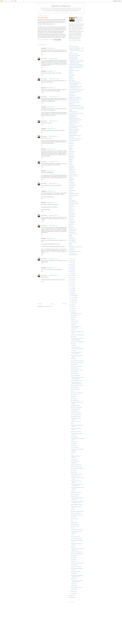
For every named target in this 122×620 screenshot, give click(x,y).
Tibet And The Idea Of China (76, 538)
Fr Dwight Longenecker (73, 175)
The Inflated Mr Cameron (76, 416)
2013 (71, 284)
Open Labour (71, 73)
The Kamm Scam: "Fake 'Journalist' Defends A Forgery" (75, 120)
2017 (71, 277)
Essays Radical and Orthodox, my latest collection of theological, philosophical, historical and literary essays (76, 50)
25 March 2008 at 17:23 (53, 121)
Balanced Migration (72, 133)
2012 (71, 286)
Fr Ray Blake (71, 167)
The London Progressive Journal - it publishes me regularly (75, 87)
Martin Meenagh (72, 213)
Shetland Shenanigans (75, 405)
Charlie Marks (71, 214)
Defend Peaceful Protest (73, 132)
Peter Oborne (71, 145)
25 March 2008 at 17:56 (53, 258)
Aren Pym (71, 72)
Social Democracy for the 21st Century (76, 113)
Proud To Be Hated (74, 387)
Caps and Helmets (74, 371)
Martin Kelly (71, 227)
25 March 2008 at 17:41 (53, 183)
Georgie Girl (73, 317)
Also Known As (74, 445)
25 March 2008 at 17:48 (50, 202)
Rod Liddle (71, 153)
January (73, 593)
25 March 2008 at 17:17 (53, 96)
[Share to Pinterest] (60, 39)
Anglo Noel (71, 217)
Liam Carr (71, 146)
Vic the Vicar (71, 204)
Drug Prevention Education (74, 118)
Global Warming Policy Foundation (75, 125)
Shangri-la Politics (74, 585)
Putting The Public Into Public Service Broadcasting (77, 339)
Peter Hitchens (71, 143)
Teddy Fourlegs (72, 80)
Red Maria (71, 159)
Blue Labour (71, 103)
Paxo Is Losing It (74, 459)
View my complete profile (75, 40)
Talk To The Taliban (75, 368)
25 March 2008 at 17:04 (50, 71)
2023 (71, 266)
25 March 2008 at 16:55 (53, 58)
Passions (72, 528)
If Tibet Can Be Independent (76, 466)
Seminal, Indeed (74, 589)
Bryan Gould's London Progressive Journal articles (75, 91)
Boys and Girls (74, 394)
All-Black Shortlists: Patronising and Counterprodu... (77, 378)
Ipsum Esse (71, 192)
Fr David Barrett (72, 171)
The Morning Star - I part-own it (75, 97)
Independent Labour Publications (75, 98)
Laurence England (72, 190)
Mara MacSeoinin (72, 230)
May (72, 308)
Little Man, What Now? (73, 234)
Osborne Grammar (74, 564)
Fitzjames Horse (72, 206)
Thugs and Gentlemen (75, 536)
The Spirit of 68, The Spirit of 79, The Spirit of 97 (77, 498)
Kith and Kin (73, 559)
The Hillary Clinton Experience (77, 392)
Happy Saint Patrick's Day (76, 513)
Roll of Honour (74, 398)
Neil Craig (71, 225)
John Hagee (73, 324)
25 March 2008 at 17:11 (50, 87)
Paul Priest (71, 180)
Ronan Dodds (71, 137)
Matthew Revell (72, 232)
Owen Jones (71, 142)
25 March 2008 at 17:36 (53, 161)
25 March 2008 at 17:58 (53, 275)
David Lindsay (61, 6)
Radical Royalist (72, 238)
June (72, 306)
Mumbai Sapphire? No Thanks (77, 504)
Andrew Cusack (72, 184)
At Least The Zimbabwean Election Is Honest (76, 353)
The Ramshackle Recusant (74, 203)
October (73, 299)
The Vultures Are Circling (76, 412)
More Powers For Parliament (76, 407)
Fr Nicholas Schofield (73, 174)
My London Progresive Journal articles (76, 89)
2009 (71, 292)
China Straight (74, 443)
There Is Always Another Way (76, 362)
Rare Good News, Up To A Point (77, 360)
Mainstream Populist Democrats (75, 251)
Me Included (73, 345)
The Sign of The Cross (73, 201)
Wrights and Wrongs (75, 496)
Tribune (70, 198)
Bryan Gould (71, 94)
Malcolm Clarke (72, 209)
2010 (71, 290)
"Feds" (72, 454)
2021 (71, 269)
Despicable (73, 546)
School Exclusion (74, 322)
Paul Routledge (72, 222)
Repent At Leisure (74, 518)
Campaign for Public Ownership (75, 135)
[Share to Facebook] (59, 39)
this (42, 204)
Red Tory (70, 243)
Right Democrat (72, 249)
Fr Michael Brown (72, 169)
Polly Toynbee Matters (75, 389)
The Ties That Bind (74, 447)
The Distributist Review (73, 111)
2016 (71, 279)
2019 (71, 273)
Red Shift (70, 77)
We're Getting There (75, 400)
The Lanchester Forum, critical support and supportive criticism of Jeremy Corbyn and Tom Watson (76, 61)
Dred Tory (71, 245)
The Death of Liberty (75, 321)
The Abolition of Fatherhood (76, 366)
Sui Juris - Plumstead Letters (74, 102)
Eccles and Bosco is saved (74, 100)
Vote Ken (73, 509)
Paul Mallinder (71, 182)
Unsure (72, 534)
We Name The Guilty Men (76, 464)
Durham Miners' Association (74, 81)
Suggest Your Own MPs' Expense (77, 553)
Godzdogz (71, 177)
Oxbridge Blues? (74, 522)
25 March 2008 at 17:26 (50, 128)
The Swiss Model (74, 315)
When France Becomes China (76, 385)
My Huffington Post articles (74, 70)
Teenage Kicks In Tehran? (76, 571)
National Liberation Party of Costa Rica (76, 107)
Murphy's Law (73, 396)
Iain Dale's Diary (72, 221)
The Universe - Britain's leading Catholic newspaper (75, 84)
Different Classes (74, 441)
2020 (71, 271)
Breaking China (74, 472)
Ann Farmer (71, 158)
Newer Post (40, 303)
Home (52, 303)
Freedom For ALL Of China (76, 313)
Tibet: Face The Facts (75, 526)
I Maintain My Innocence (74, 46)
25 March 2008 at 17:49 (53, 215)
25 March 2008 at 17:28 (53, 136)
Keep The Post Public (73, 127)
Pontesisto (71, 188)
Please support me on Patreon (74, 55)
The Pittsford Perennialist (73, 193)
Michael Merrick (72, 151)
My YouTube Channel (73, 53)
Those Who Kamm (74, 410)
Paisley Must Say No (75, 524)
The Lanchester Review (73, 58)
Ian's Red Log (71, 219)
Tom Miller (71, 161)
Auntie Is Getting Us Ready (76, 492)
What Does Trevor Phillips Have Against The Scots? (77, 576)
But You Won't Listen (75, 461)
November (73, 297)
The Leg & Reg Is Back (75, 375)
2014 (71, 282)
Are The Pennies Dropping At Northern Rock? (76, 484)
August (72, 302)
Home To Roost (74, 557)
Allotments (73, 319)
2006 (71, 597)
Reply (42, 54)
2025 (71, 262)
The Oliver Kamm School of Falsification (74, 123)
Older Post (65, 303)
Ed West (70, 163)
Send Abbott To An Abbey (76, 566)
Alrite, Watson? (72, 179)
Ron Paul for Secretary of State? (77, 380)
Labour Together (72, 75)
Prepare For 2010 (74, 364)
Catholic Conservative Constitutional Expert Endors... (77, 348)
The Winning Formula (75, 475)
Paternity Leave (74, 578)
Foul (72, 520)
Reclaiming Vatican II (73, 115)
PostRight (71, 110)
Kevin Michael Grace (73, 242)
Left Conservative (72, 253)
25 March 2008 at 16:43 (50, 48)
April (72, 310)
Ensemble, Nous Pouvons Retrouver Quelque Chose (76, 383)
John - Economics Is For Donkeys (75, 138)
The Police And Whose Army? (77, 552)
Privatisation (73, 343)
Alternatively (73, 350)
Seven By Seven (74, 573)
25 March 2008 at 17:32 (50, 149)
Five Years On (73, 470)
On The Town (73, 452)
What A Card (73, 516)
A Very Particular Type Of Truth (77, 515)
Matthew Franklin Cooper (74, 140)
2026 (71, 260)
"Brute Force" (73, 561)
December (73, 295)
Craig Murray (71, 224)
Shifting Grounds (72, 95)
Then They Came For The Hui (76, 369)
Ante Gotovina (74, 583)
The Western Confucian (73, 195)
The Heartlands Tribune (73, 57)
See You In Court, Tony (75, 494)
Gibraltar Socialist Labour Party (75, 105)
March (72, 312)
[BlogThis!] (56, 39)
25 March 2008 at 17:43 (50, 191)
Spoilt (72, 423)
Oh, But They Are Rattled (76, 421)
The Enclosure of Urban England (77, 341)
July (72, 304)
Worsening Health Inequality (76, 587)
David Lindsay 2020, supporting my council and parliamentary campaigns (76, 65)
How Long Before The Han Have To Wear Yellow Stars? (77, 502)
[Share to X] (57, 39)
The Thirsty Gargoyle (73, 229)
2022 (71, 268)
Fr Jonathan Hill (72, 172)
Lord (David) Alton (72, 185)
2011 (71, 288)
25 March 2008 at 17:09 (53, 78)
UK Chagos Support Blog (74, 130)
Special (72, 391)
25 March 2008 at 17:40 (50, 170)
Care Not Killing (72, 116)
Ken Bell (70, 235)
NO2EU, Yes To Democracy (74, 129)
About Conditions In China (76, 414)
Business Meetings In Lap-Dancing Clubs (76, 327)
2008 (71, 293)
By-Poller (73, 490)
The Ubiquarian (72, 200)
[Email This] (54, 39)
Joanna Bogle (71, 187)
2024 (71, 264)
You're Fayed (73, 329)
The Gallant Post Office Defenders (77, 468)
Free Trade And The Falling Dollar (77, 511)
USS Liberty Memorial (73, 254)
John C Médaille (72, 240)
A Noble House (74, 463)
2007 (71, 595)
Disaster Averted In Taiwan (76, 431)
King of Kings (73, 336)
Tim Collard (71, 237)
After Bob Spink (74, 555)
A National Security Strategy (76, 474)
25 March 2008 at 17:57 (50, 267)
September (73, 301)
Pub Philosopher (72, 156)
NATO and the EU (74, 373)
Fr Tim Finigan (71, 166)
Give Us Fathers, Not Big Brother (77, 334)
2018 (71, 275)
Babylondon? (73, 358)
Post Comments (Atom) (47, 306)
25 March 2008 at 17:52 (53, 225)
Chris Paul (71, 208)
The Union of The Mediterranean (77, 563)
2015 (71, 281)
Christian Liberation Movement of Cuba (76, 108)
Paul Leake (71, 164)
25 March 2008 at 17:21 (50, 106)
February (73, 591)
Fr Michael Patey (72, 216)
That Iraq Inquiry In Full (75, 409)
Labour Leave (71, 78)
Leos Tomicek (71, 196)
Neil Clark (71, 150)
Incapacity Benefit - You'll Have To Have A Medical (77, 581)
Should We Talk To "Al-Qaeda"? (77, 529)
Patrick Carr (71, 148)
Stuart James (71, 154)
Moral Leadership (74, 436)
